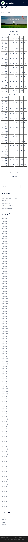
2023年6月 (4, 314)
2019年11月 (5, 421)
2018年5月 (4, 466)
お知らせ (3, 12)
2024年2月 (4, 294)
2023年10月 (5, 304)
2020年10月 (5, 394)
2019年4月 (4, 439)
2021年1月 (4, 386)
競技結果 (4, 524)
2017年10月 (5, 484)
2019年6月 (4, 434)
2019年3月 (4, 441)
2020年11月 (5, 391)
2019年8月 (4, 429)
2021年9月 (4, 366)
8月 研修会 (5, 200)
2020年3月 (4, 411)
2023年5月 (4, 316)
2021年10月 (5, 364)
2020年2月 (4, 414)
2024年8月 (4, 279)
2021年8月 (4, 369)
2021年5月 (4, 376)
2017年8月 (4, 489)
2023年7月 (4, 311)
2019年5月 (4, 436)
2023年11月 (5, 301)
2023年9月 (4, 306)
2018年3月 (4, 471)
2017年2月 (4, 504)
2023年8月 (4, 309)
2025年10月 (5, 244)
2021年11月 (5, 361)
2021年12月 (5, 359)
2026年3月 (4, 231)
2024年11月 (5, 271)
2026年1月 (4, 236)
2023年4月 (4, 319)
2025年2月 (4, 264)
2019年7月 (4, 431)
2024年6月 (4, 284)
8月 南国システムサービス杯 (9, 198)
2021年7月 (4, 371)
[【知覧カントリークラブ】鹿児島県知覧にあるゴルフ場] (8, 3)
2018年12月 (5, 449)
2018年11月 (5, 451)
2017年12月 (5, 479)
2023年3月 (4, 321)
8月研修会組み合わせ (7, 203)
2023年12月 (5, 299)
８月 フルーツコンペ (7, 205)
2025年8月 (4, 249)
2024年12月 (5, 269)
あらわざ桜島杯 (13, 176)
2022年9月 (4, 336)
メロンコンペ (14, 172)
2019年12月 (5, 419)
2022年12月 (5, 329)
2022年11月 (5, 331)
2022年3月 (4, 351)
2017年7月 (4, 491)
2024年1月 (4, 296)
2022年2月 (4, 354)
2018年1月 (4, 476)
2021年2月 (4, 384)
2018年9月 (4, 456)
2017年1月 (4, 506)
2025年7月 (4, 251)
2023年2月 (4, 324)
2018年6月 (4, 464)
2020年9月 (4, 396)
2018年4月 (4, 469)
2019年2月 (4, 444)
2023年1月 (4, 326)
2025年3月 (4, 261)
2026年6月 (4, 224)
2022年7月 (4, 341)
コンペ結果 (7, 12)
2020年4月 (4, 409)
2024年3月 (4, 291)
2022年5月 (4, 346)
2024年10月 (5, 274)
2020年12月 (5, 389)
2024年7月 (4, 281)
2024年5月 (4, 286)
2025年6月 (4, 254)
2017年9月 (4, 486)
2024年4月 (4, 289)
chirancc (6, 11)
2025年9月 (4, 246)
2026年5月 (4, 226)
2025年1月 (4, 266)
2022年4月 (4, 349)
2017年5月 (4, 496)
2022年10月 (5, 334)
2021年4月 (4, 379)
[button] (23, 3)
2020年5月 (4, 406)
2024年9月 (4, 276)
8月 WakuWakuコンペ (8, 208)
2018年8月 (4, 459)
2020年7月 (4, 401)
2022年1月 (4, 356)
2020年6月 (4, 404)
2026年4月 (4, 229)
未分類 (3, 522)
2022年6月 (4, 344)
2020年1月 (4, 416)
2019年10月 (5, 424)
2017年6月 (4, 494)
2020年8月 (4, 399)
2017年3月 (4, 501)
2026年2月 (4, 234)
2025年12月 (5, 239)
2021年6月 (4, 374)
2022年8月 (4, 339)
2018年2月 (4, 474)
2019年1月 (4, 446)
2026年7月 (4, 221)
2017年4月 (4, 499)
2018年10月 (5, 454)
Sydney (22, 539)
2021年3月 (4, 381)
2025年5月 (4, 256)
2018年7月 (4, 461)
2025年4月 (4, 259)
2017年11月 (5, 481)
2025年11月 (5, 241)
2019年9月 (4, 426)
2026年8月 (4, 219)
